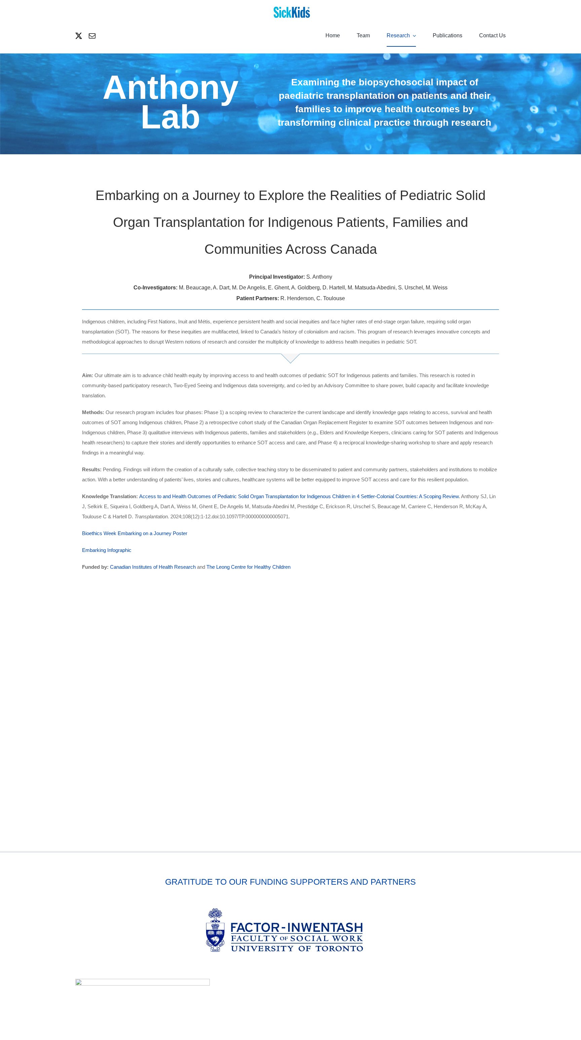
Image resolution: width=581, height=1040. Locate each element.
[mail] (92, 36)
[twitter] (78, 36)
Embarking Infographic (106, 550)
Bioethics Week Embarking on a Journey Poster (134, 533)
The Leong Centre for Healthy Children (248, 567)
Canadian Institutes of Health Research (153, 567)
